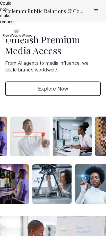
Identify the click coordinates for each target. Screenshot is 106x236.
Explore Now (53, 89)
